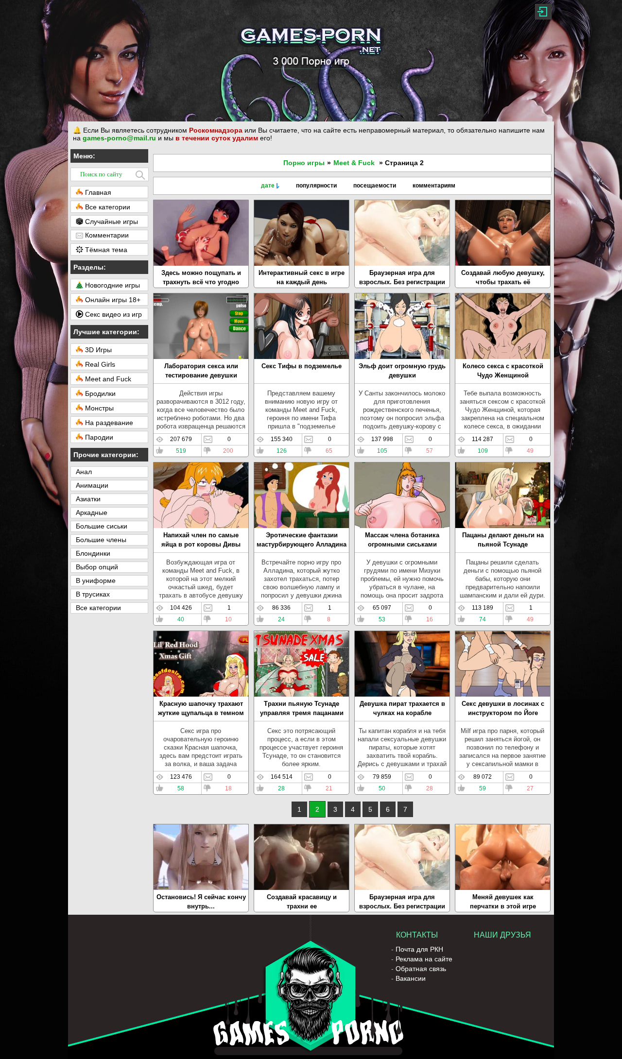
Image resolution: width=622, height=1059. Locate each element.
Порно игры (304, 163)
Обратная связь (421, 969)
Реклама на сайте (424, 959)
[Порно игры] (311, 60)
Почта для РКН (419, 949)
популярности (316, 185)
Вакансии (411, 978)
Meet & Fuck (354, 163)
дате (268, 185)
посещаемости (374, 185)
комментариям (434, 185)
